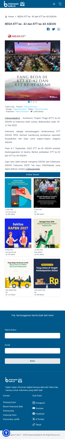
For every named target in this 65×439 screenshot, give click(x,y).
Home (11, 16)
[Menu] (59, 4)
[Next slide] (55, 68)
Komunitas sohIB (11, 419)
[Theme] (54, 4)
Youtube (39, 408)
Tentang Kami (9, 402)
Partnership (8, 410)
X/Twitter (39, 419)
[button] (6, 433)
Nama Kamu (10, 329)
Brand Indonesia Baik (13, 406)
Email (7, 345)
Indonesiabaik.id (12, 118)
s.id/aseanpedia (33, 169)
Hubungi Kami (9, 415)
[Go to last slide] (10, 68)
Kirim (32, 361)
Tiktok (38, 424)
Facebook (39, 413)
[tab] (29, 102)
